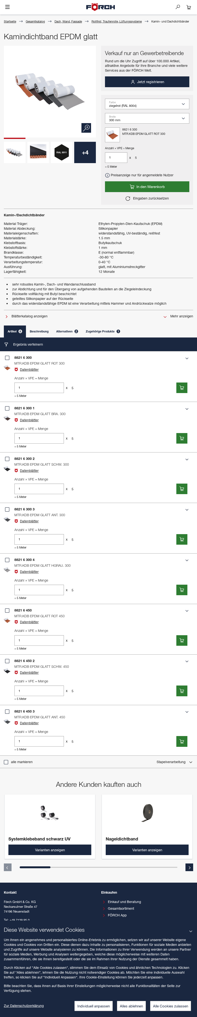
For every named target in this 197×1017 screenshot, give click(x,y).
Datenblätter (29, 369)
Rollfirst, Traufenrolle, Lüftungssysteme (117, 21)
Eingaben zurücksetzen (150, 198)
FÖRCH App (117, 915)
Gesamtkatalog (35, 21)
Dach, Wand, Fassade (68, 21)
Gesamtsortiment (121, 908)
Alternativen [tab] (66, 331)
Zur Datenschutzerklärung (24, 1006)
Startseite (10, 21)
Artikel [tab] (14, 331)
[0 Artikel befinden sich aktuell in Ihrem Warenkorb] (188, 7)
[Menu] (7, 7)
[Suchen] (179, 6)
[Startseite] (100, 7)
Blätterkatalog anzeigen (29, 316)
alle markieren (22, 762)
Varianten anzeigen (50, 850)
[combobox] (149, 105)
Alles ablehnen (131, 1006)
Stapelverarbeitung (171, 762)
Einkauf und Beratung (124, 902)
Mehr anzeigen (181, 316)
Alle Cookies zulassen (170, 1006)
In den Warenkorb (150, 186)
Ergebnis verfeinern (27, 344)
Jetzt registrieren (150, 82)
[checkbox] (7, 358)
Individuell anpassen (93, 1006)
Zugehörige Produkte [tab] (102, 331)
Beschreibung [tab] (39, 331)
